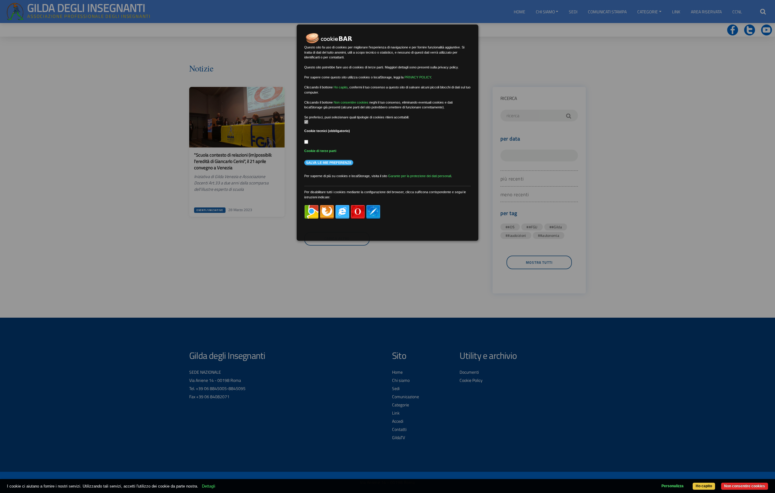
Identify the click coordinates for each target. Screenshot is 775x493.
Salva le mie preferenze (328, 162)
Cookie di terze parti (320, 151)
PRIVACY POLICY (417, 77)
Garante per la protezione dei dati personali (419, 176)
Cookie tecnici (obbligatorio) (327, 131)
